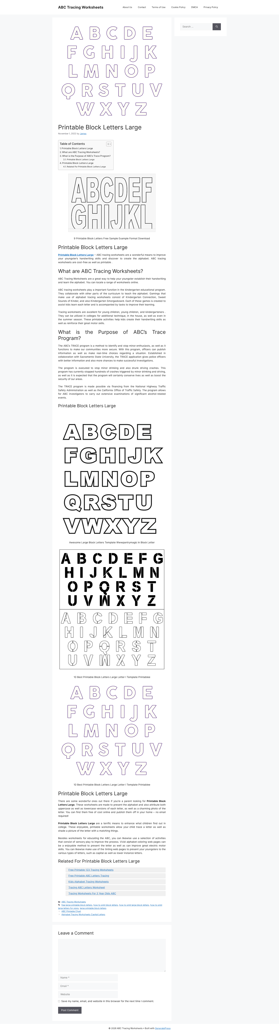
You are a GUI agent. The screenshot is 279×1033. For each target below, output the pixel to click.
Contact (142, 7)
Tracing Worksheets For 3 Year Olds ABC (92, 893)
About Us (127, 7)
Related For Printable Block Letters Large (86, 166)
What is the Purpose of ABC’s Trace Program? (86, 156)
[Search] (217, 26)
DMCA (194, 7)
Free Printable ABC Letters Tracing (88, 875)
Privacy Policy (211, 7)
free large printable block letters (76, 905)
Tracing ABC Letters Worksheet (86, 887)
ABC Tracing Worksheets (80, 7)
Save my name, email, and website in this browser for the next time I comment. (107, 1001)
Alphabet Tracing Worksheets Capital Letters (83, 914)
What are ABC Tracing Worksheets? (81, 152)
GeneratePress (163, 1028)
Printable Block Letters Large (77, 148)
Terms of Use (159, 7)
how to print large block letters (134, 905)
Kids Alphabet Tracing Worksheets (88, 881)
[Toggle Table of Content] (107, 144)
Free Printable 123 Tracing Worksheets (90, 869)
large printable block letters (93, 908)
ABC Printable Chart (71, 911)
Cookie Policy (178, 7)
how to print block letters (105, 905)
